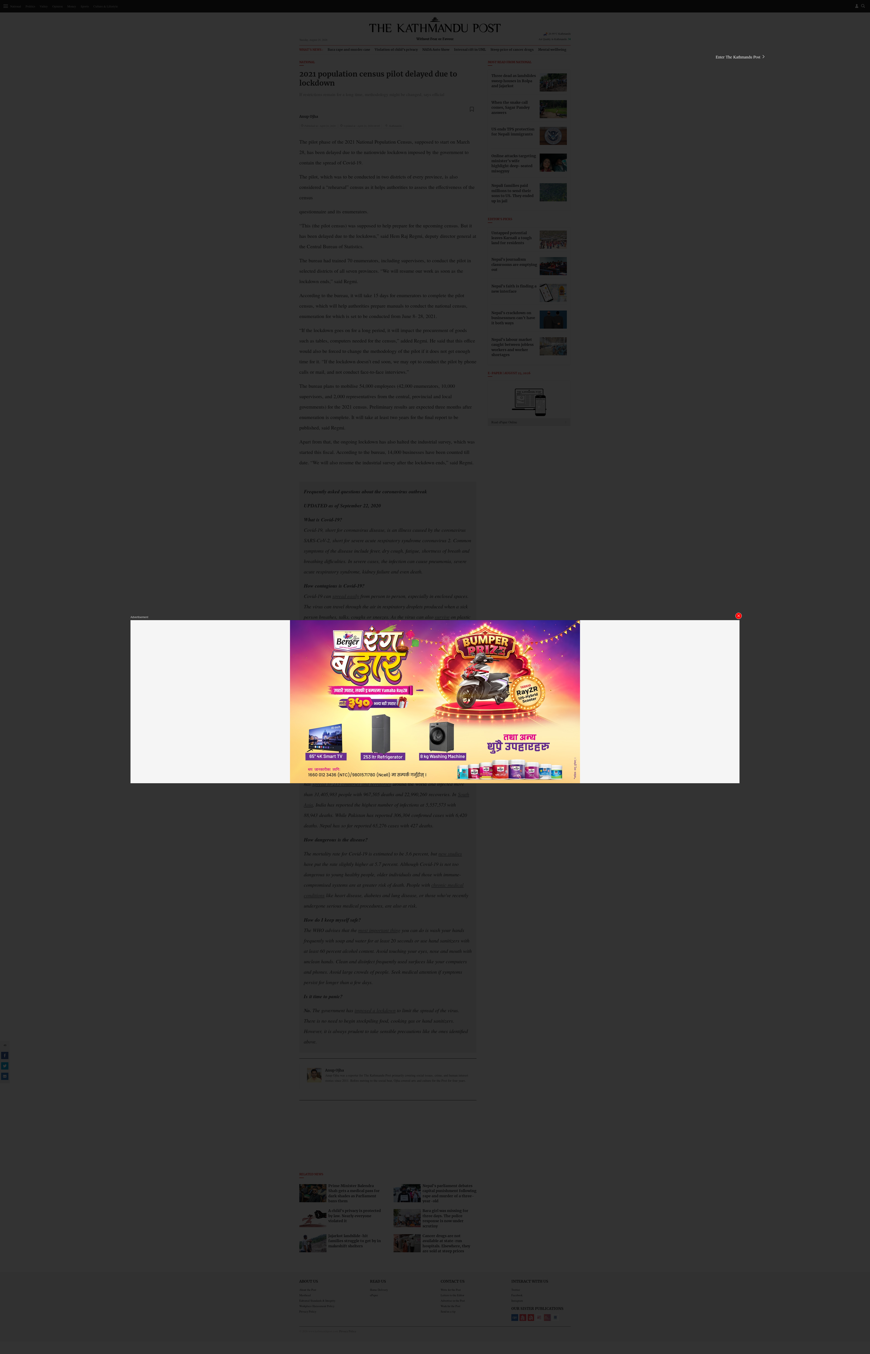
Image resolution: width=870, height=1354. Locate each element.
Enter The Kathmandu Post (738, 57)
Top (861, 1319)
